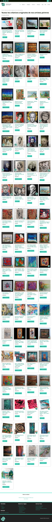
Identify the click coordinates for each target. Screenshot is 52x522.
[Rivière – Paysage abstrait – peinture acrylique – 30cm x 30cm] (20, 47)
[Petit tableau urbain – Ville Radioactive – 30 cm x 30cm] (7, 94)
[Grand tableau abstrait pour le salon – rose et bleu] (20, 451)
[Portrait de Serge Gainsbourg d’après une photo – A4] (20, 166)
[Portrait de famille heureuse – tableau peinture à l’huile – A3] (20, 190)
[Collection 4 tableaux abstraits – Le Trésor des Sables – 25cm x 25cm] (32, 47)
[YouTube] (7, 1)
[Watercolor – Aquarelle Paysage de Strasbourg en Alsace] (7, 474)
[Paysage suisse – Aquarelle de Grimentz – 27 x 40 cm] (32, 23)
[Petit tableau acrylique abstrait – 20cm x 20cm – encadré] (45, 333)
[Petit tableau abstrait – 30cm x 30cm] (32, 356)
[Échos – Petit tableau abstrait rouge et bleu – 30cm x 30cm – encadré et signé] (7, 262)
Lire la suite (5, 37)
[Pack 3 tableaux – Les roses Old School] (7, 286)
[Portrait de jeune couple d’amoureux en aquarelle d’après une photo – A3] (7, 141)
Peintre (3, 508)
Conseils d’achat (22, 512)
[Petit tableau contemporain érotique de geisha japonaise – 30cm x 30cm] (45, 214)
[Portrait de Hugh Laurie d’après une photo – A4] (7, 190)
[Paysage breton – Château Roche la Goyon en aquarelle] (32, 94)
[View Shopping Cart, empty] (48, 1)
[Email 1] (2, 1)
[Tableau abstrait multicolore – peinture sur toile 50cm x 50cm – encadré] (7, 380)
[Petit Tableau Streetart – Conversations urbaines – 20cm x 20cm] (7, 214)
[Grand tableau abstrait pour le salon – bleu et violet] (45, 428)
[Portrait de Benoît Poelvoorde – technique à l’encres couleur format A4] (32, 117)
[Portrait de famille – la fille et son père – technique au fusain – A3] (32, 166)
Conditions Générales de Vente (41, 508)
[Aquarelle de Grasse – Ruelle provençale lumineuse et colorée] (20, 94)
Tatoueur (3, 507)
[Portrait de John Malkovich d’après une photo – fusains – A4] (32, 190)
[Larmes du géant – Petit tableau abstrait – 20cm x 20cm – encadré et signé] (20, 262)
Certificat (20, 511)
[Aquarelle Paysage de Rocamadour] (45, 451)
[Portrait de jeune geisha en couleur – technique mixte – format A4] (20, 117)
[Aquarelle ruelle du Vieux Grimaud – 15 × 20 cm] (20, 214)
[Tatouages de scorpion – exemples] (32, 71)
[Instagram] (5, 1)
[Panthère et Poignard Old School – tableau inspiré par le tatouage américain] (32, 333)
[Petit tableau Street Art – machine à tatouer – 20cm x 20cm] (32, 404)
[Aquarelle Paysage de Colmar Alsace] (32, 310)
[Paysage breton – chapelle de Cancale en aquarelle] (45, 94)
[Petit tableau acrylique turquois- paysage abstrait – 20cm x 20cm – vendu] (45, 404)
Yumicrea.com (8, 4)
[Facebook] (4, 1)
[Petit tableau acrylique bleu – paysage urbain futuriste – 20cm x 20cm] (32, 238)
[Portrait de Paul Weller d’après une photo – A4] (20, 141)
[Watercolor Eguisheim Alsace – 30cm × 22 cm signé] (7, 356)
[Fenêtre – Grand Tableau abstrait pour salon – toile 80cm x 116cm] (45, 356)
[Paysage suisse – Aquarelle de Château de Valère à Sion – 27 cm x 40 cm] (7, 47)
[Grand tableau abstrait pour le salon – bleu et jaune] (32, 428)
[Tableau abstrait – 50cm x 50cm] (32, 380)
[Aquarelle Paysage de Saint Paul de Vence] (45, 286)
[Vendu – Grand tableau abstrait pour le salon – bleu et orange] (7, 451)
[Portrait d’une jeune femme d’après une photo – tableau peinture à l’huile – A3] (7, 166)
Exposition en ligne (22, 508)
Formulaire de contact (5, 512)
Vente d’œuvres (21, 507)
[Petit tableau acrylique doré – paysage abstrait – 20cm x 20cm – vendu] (7, 428)
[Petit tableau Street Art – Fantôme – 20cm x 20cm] (20, 404)
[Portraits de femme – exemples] (20, 71)
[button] (25, 5)
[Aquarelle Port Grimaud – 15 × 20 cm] (7, 333)
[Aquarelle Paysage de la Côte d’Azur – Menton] (20, 310)
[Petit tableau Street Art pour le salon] (20, 428)
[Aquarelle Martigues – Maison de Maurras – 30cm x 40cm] (45, 23)
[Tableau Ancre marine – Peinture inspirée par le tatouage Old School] (45, 262)
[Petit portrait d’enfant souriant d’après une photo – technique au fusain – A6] (45, 117)
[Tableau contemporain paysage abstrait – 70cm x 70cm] (45, 380)
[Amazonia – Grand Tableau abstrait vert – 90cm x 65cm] (7, 404)
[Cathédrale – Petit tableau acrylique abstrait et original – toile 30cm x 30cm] (45, 310)
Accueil (3, 10)
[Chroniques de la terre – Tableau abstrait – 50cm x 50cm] (20, 380)
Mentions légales (39, 507)
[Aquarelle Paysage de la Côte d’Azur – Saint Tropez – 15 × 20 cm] (32, 451)
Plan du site (38, 509)
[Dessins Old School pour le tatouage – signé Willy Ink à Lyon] (20, 23)
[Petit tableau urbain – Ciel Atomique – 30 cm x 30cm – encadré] (45, 71)
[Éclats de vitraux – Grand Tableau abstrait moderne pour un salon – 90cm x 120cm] (32, 262)
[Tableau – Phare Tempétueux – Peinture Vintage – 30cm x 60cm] (20, 333)
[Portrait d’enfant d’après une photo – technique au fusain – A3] (45, 141)
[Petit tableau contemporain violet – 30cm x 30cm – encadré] (32, 286)
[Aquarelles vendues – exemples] (45, 47)
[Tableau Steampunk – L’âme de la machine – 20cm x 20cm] (32, 214)
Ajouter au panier (30, 36)
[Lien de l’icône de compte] (50, 1)
